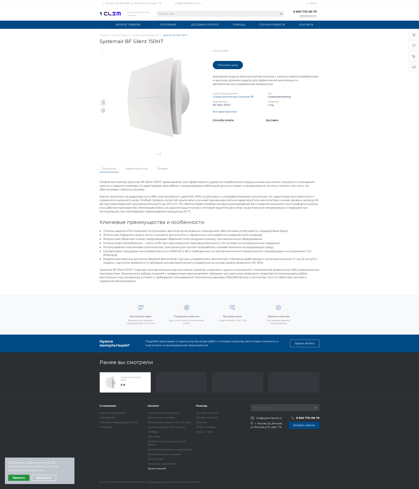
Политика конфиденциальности (118, 422)
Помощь (201, 405)
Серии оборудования (112, 412)
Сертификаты (107, 417)
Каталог (153, 405)
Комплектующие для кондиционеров (170, 449)
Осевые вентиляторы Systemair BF (233, 96)
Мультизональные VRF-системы (166, 427)
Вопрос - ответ (205, 431)
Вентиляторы (156, 459)
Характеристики (136, 168)
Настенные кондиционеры (164, 412)
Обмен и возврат (206, 427)
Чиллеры (153, 431)
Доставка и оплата (207, 412)
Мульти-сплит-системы (161, 417)
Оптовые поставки (207, 417)
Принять (19, 477)
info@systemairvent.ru (188, 3)
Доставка (272, 120)
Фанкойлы (154, 436)
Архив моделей (157, 468)
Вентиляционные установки (164, 454)
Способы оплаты (223, 120)
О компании (108, 405)
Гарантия (201, 422)
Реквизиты (106, 427)
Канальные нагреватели (162, 463)
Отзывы (162, 168)
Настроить (44, 477)
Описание (109, 168)
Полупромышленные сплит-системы (169, 422)
